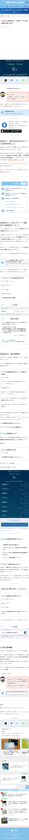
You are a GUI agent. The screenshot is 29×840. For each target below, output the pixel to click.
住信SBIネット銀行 (10, 735)
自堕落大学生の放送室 (14, 2)
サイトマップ (8, 833)
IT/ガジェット (17, 6)
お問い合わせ (14, 835)
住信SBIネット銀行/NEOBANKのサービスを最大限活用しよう (15, 189)
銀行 (18, 735)
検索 (27, 787)
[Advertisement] (14, 44)
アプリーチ (16, 127)
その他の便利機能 (9, 210)
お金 (7, 6)
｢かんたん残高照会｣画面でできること (14, 204)
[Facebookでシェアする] (12, 80)
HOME (15, 830)
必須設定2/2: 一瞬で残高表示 (12, 198)
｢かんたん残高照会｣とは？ (11, 201)
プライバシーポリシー (18, 833)
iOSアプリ (4, 733)
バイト (11, 6)
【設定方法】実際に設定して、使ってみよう (15, 207)
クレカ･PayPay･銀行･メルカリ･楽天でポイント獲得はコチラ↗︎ (14, 11)
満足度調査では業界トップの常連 (16, 159)
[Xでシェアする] (6, 80)
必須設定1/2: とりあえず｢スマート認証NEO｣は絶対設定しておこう (16, 194)
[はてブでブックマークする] (17, 80)
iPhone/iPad (12, 733)
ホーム (2, 6)
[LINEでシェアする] (23, 80)
